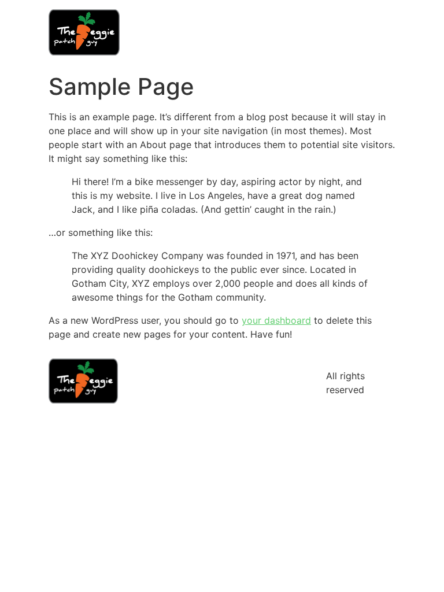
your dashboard (276, 320)
